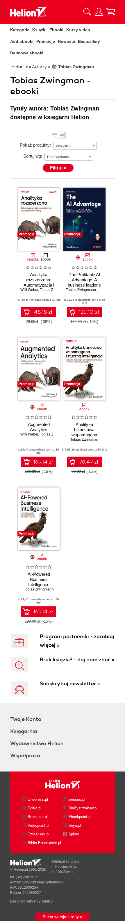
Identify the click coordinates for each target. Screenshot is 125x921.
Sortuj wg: (32, 156)
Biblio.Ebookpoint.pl (44, 843)
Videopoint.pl (38, 825)
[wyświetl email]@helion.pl (43, 882)
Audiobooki (21, 41)
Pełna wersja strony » (62, 916)
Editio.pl (34, 808)
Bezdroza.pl (38, 817)
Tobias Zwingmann (55, 290)
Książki (39, 29)
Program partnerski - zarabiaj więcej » (77, 640)
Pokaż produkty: (35, 145)
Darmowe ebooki (26, 53)
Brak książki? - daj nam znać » (77, 659)
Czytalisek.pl (38, 834)
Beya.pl (74, 825)
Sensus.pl (76, 799)
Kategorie (19, 29)
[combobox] (75, 146)
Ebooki (56, 29)
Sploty (73, 834)
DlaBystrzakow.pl (82, 808)
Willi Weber (29, 290)
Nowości (66, 41)
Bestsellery (89, 41)
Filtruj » (58, 167)
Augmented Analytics (39, 427)
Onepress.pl (38, 799)
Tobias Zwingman (84, 440)
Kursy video (78, 29)
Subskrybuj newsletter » (70, 683)
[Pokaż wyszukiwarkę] (87, 12)
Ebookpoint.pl (79, 817)
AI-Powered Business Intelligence (39, 579)
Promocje (45, 41)
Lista (54, 135)
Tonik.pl (47, 901)
